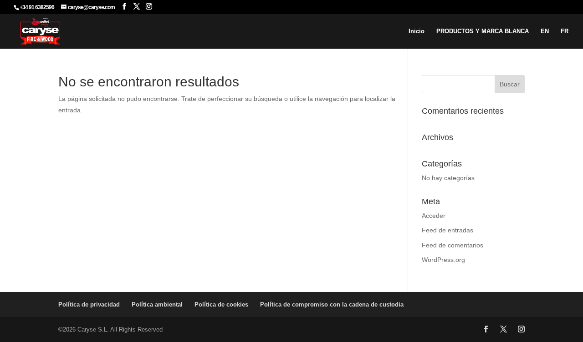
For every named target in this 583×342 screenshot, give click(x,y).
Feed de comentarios (452, 245)
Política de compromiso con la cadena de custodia (332, 304)
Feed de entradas (447, 230)
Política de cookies (221, 304)
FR (564, 31)
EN (545, 31)
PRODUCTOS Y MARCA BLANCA (482, 31)
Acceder (433, 215)
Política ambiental (157, 304)
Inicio (416, 31)
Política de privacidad (89, 304)
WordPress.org (443, 259)
